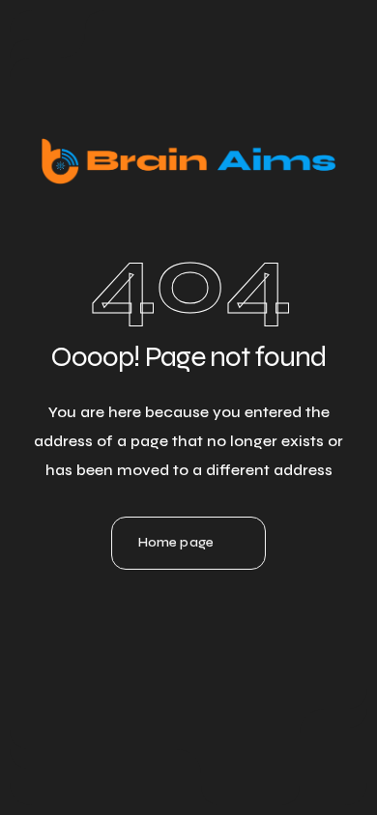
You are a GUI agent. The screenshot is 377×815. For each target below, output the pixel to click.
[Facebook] (240, 614)
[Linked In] (136, 614)
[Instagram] (188, 614)
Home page (176, 542)
